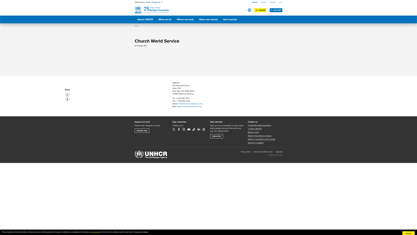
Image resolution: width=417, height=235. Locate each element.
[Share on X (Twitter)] (67, 95)
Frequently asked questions (259, 125)
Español (272, 2)
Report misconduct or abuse (260, 136)
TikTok (193, 129)
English (254, 2)
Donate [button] (262, 10)
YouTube (188, 129)
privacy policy (95, 232)
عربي (280, 2)
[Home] (150, 10)
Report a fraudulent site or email (261, 139)
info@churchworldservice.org (190, 103)
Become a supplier (256, 143)
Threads (203, 129)
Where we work (185, 19)
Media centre (253, 132)
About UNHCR (145, 19)
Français (264, 2)
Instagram (183, 129)
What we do (164, 19)
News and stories (208, 19)
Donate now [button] (142, 130)
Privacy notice (245, 152)
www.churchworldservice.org (189, 106)
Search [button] (242, 10)
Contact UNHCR (255, 129)
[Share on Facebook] (67, 99)
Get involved (230, 19)
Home (137, 26)
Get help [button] (277, 10)
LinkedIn (198, 129)
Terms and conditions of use (263, 152)
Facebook (178, 129)
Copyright (279, 152)
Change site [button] (156, 2)
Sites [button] (249, 10)
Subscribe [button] (216, 136)
